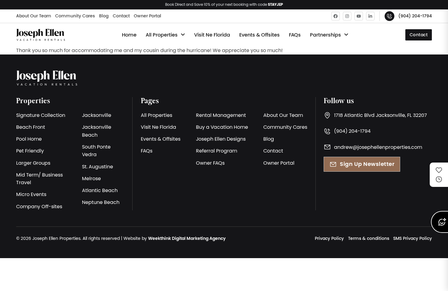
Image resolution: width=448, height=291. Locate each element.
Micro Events (31, 194)
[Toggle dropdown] (183, 34)
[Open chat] (439, 222)
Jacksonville (96, 115)
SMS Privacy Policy (412, 238)
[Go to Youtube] (358, 16)
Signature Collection (40, 115)
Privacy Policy (329, 238)
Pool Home (29, 138)
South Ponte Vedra (96, 150)
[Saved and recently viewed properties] (439, 175)
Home (129, 35)
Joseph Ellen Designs (221, 138)
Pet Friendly (30, 150)
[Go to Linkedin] (370, 16)
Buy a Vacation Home (222, 127)
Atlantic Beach (100, 190)
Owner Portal (147, 15)
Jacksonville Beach (96, 130)
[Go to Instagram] (347, 16)
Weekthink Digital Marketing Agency (187, 238)
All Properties (162, 35)
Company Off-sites (39, 206)
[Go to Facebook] (335, 16)
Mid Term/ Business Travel (39, 178)
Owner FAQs (210, 163)
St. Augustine (97, 166)
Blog (103, 15)
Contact (121, 15)
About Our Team (33, 15)
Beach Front (30, 127)
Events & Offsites (259, 35)
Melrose (91, 178)
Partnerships (325, 35)
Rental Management (221, 115)
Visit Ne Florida (212, 35)
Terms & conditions (368, 238)
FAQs (295, 35)
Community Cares (75, 15)
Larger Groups (33, 163)
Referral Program (216, 150)
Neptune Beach (100, 202)
